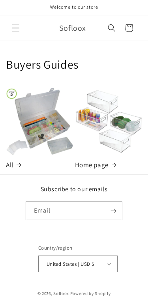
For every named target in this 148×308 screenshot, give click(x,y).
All (9, 165)
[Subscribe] (113, 211)
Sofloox (61, 293)
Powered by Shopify (90, 293)
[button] (15, 28)
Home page (92, 165)
